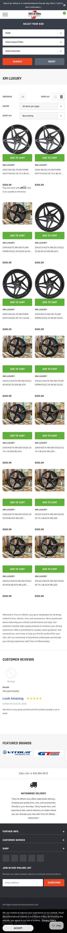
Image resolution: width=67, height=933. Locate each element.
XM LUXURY (9, 165)
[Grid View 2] (61, 96)
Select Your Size (33, 24)
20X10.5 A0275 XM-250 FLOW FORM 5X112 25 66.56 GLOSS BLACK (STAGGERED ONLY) (49, 383)
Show (6, 106)
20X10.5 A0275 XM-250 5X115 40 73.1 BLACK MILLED (49, 583)
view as (45, 96)
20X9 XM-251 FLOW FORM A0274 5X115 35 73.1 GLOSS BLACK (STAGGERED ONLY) (16, 316)
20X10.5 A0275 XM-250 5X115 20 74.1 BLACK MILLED (49, 516)
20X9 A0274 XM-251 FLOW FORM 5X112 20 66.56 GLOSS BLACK (49, 316)
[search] (14, 14)
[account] (54, 14)
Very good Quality (11, 691)
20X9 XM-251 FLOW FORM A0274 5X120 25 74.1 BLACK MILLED (16, 171)
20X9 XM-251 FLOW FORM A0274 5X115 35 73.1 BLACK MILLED (49, 171)
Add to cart (17, 158)
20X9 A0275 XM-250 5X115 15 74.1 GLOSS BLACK (17, 449)
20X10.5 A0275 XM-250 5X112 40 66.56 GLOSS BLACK (17, 383)
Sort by (7, 115)
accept (18, 928)
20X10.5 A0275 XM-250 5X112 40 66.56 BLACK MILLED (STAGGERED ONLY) (17, 583)
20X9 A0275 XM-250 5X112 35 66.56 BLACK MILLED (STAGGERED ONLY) (17, 516)
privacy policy (49, 920)
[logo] (33, 14)
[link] (17, 139)
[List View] (55, 96)
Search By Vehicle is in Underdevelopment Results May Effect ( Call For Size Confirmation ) (33, 5)
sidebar (7, 96)
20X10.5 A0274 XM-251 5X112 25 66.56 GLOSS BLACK (49, 249)
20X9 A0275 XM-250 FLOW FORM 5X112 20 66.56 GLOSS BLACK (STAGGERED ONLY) (17, 249)
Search (17, 61)
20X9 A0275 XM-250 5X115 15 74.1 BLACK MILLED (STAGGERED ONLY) (49, 449)
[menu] (5, 14)
